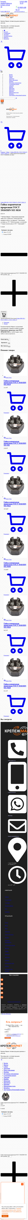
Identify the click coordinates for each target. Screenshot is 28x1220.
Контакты (6, 38)
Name (6, 1029)
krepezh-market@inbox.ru (6, 2)
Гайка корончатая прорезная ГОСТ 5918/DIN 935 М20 (15, 686)
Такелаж (11, 85)
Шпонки (11, 91)
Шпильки (11, 88)
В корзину (3, 311)
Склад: (7, 234)
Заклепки (11, 78)
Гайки (10, 77)
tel (5, 1031)
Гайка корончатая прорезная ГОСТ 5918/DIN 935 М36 (15, 564)
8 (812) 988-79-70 (5, 11)
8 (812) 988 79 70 (23, 2)
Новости (6, 37)
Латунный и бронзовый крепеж (17, 95)
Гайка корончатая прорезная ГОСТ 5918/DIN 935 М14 (15, 382)
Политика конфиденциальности (14, 1001)
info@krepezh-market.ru (19, 11)
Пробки (11, 81)
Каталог (6, 31)
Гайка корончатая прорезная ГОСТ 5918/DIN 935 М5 (15, 443)
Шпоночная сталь (14, 92)
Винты (11, 76)
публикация (24, 1004)
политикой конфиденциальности (11, 1210)
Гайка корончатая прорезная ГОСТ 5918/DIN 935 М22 (15, 504)
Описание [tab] (6, 322)
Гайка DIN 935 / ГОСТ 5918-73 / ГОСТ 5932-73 (13, 202)
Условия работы (8, 36)
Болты (11, 74)
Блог (6, 909)
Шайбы (11, 87)
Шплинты (12, 89)
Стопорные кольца (14, 84)
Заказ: (7, 232)
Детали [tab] (6, 323)
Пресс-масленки (13, 80)
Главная (3, 152)
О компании (7, 33)
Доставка (6, 34)
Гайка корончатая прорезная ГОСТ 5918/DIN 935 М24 (15, 625)
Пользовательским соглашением (13, 1035)
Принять (5, 1216)
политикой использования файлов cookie (11, 1209)
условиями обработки (16, 1034)
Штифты (11, 94)
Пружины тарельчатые (15, 82)
